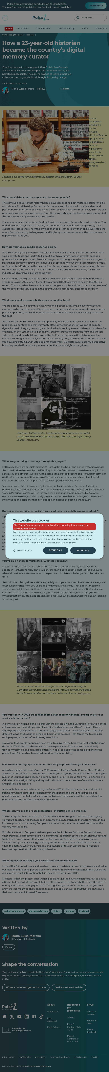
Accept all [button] (83, 550)
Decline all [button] (55, 550)
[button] (22, 550)
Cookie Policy (68, 542)
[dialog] (54, 536)
